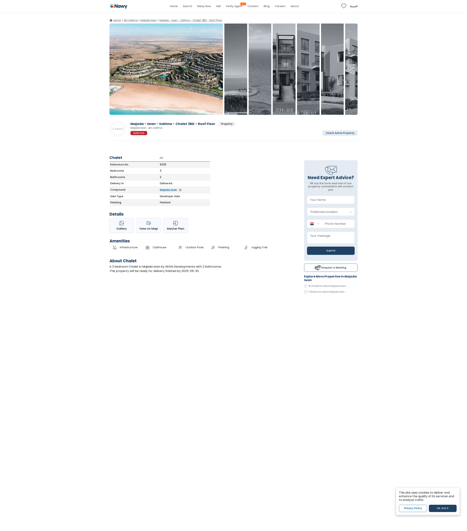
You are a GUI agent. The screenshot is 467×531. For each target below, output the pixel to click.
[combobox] (327, 212)
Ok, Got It (443, 508)
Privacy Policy (413, 508)
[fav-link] (344, 6)
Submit (330, 250)
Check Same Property (340, 133)
